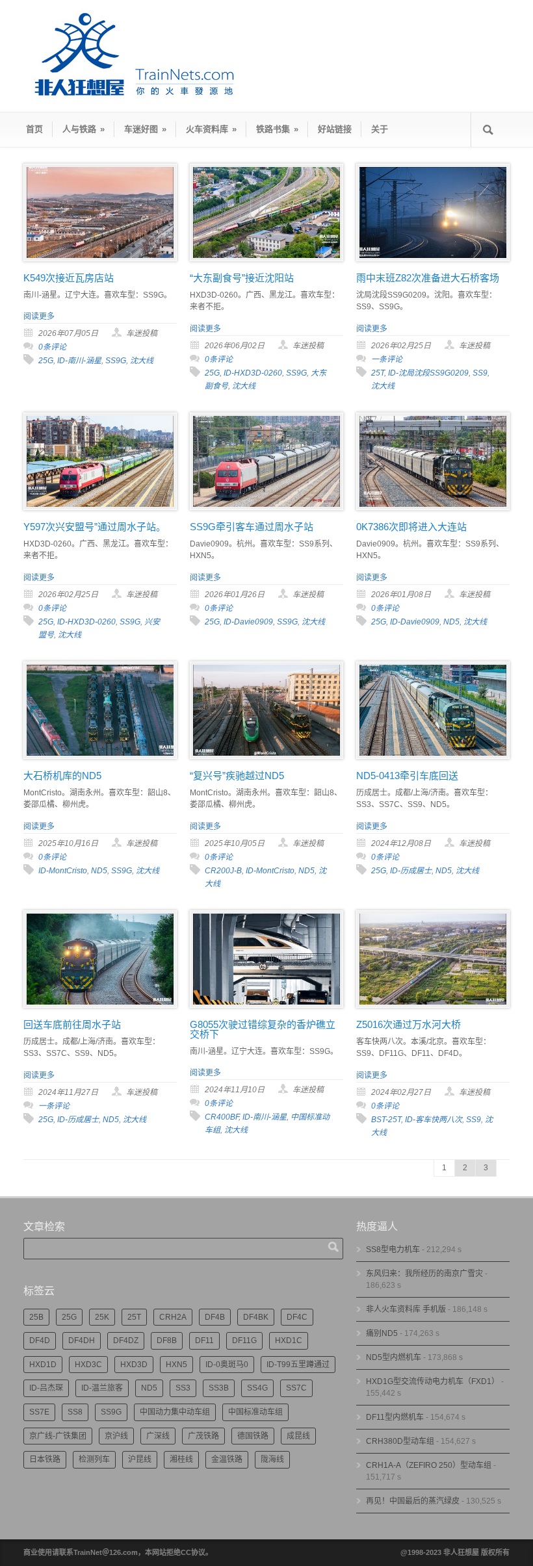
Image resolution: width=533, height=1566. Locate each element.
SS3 (183, 1388)
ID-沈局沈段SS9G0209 (428, 373)
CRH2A (173, 1317)
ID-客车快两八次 (433, 1119)
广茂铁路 (203, 1436)
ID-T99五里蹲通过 (298, 1364)
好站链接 (335, 129)
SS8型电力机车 (393, 1249)
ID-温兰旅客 (102, 1388)
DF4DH (81, 1340)
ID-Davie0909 (248, 621)
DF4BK (255, 1317)
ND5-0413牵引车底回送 (407, 775)
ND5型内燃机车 (393, 1357)
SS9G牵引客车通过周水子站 (251, 526)
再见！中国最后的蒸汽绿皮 (413, 1501)
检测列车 (94, 1459)
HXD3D (134, 1364)
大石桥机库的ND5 (62, 775)
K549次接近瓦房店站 (68, 277)
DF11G (244, 1340)
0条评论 (52, 347)
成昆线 (298, 1436)
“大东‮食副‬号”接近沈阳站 (242, 277)
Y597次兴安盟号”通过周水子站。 (94, 526)
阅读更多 (39, 316)
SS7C (296, 1388)
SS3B (219, 1388)
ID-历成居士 (411, 870)
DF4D (39, 1340)
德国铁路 (252, 1436)
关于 (379, 129)
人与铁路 (83, 129)
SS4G (257, 1388)
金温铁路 (226, 1459)
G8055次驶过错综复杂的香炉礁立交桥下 (262, 1029)
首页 (34, 129)
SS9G (115, 360)
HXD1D (43, 1364)
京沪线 (116, 1436)
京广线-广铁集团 (57, 1436)
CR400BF (222, 1117)
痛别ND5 (382, 1333)
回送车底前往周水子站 (72, 1024)
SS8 (75, 1412)
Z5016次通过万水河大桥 (408, 1024)
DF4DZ (125, 1340)
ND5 (451, 621)
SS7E (39, 1412)
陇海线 (272, 1459)
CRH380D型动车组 (400, 1441)
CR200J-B (223, 870)
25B (36, 1317)
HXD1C (288, 1340)
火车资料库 (211, 129)
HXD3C (88, 1364)
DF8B (167, 1340)
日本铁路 (44, 1459)
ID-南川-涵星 (79, 360)
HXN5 (176, 1364)
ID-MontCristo (62, 870)
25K (102, 1317)
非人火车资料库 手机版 (406, 1309)
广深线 (158, 1436)
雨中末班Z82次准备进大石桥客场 (427, 277)
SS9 (480, 373)
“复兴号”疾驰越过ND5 (237, 775)
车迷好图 (145, 129)
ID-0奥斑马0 (226, 1364)
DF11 (204, 1340)
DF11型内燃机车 (395, 1417)
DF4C (297, 1317)
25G (45, 360)
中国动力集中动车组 (175, 1412)
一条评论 (386, 359)
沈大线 (141, 360)
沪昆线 (139, 1459)
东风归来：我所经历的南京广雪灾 (424, 1273)
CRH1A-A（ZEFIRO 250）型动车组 (428, 1465)
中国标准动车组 (255, 1412)
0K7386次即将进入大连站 (411, 526)
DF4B (215, 1317)
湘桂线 (181, 1459)
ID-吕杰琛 (46, 1388)
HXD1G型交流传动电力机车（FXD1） (432, 1381)
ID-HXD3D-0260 (253, 373)
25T (377, 373)
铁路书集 (277, 129)
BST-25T (386, 1119)
